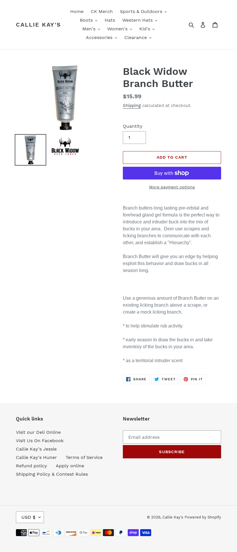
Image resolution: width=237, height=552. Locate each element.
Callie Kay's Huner (36, 457)
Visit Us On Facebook (40, 440)
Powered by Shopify (203, 517)
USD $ (28, 517)
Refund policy (31, 465)
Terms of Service (84, 457)
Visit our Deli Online (38, 432)
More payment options (172, 187)
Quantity (132, 126)
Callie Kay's (38, 24)
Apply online (70, 465)
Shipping (132, 105)
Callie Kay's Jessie (36, 449)
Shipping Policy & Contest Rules (52, 474)
